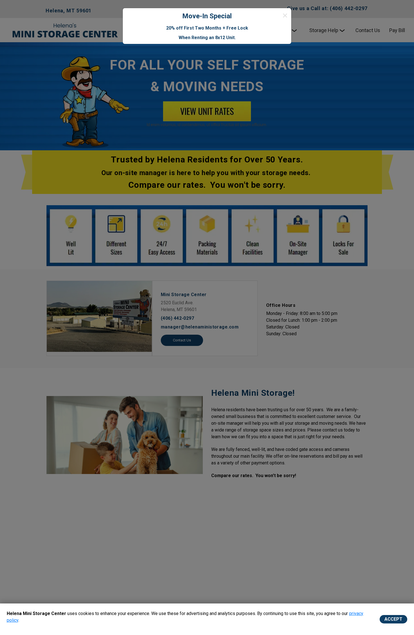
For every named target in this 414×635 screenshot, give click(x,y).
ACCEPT (393, 619)
